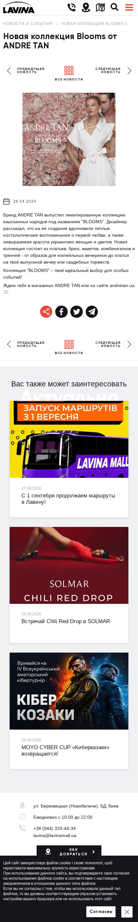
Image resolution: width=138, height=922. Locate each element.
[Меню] (129, 7)
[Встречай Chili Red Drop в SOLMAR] (69, 565)
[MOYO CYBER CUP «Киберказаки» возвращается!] (69, 691)
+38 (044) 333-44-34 (54, 828)
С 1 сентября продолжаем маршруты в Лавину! (68, 499)
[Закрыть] (127, 912)
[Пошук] (114, 7)
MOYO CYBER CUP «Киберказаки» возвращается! (65, 750)
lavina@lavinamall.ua (54, 835)
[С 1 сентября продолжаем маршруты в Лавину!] (69, 439)
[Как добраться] (85, 7)
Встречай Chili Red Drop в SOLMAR (66, 621)
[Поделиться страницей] (61, 312)
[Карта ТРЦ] (100, 7)
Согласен (101, 911)
